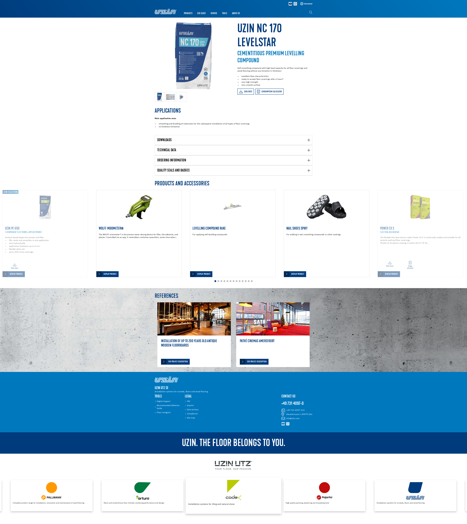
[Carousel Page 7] (233, 281)
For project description (178, 362)
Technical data (166, 150)
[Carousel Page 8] (237, 281)
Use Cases (201, 13)
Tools (224, 13)
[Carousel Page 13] (252, 281)
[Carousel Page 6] (230, 281)
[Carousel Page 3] (221, 281)
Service (214, 13)
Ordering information (171, 160)
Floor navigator (164, 413)
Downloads (164, 140)
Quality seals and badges (173, 170)
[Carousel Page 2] (218, 281)
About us (236, 13)
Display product (16, 274)
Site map (191, 418)
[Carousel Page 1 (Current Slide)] (215, 281)
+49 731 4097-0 (292, 403)
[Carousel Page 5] (227, 281)
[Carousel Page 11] (246, 281)
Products (188, 13)
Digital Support (164, 401)
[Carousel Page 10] (243, 281)
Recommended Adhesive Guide (168, 407)
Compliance (192, 414)
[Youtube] (290, 4)
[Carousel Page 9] (240, 281)
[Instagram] (295, 4)
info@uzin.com (293, 419)
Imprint (190, 406)
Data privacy (193, 410)
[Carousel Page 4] (224, 281)
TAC (188, 401)
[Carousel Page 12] (249, 281)
